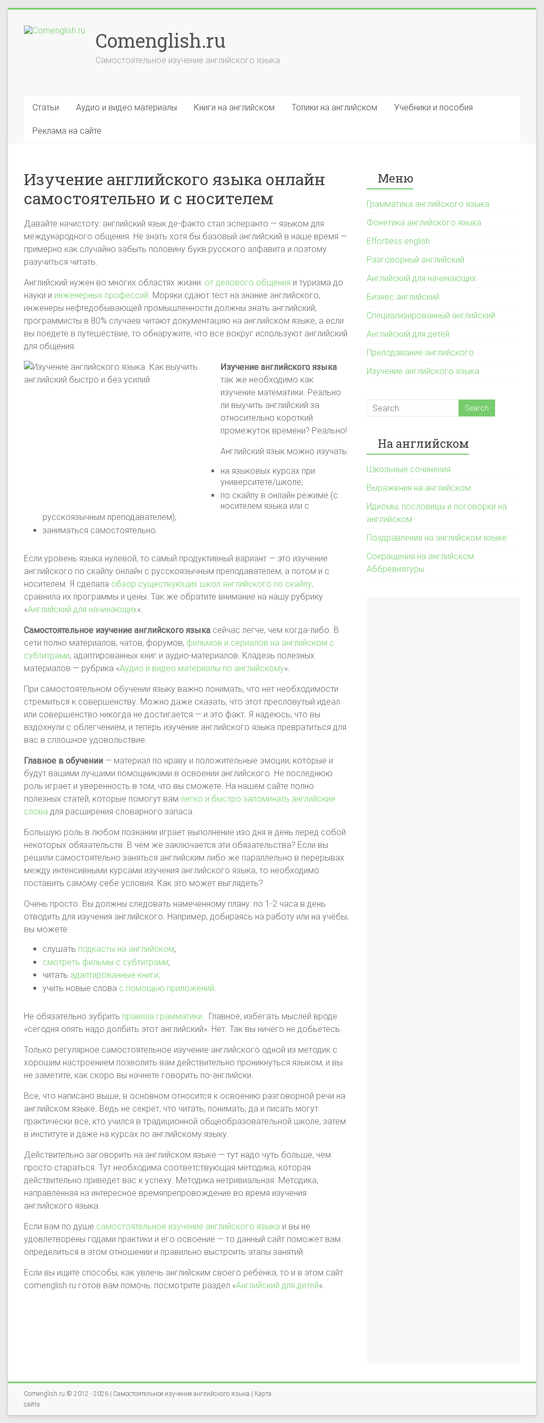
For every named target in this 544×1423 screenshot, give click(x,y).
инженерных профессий (101, 295)
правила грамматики (162, 1016)
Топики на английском (334, 107)
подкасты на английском (126, 949)
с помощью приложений (166, 988)
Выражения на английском (419, 488)
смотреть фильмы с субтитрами (105, 962)
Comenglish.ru (161, 40)
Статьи (45, 107)
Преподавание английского (420, 353)
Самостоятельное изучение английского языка (181, 1394)
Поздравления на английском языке (437, 538)
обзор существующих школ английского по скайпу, (212, 584)
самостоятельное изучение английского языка (188, 1226)
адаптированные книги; (115, 975)
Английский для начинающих (82, 609)
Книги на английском (234, 107)
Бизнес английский (403, 297)
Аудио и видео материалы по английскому (202, 668)
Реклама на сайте (66, 131)
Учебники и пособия (433, 107)
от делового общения (248, 282)
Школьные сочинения (408, 469)
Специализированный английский (431, 315)
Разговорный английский (415, 260)
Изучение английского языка (423, 371)
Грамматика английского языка (428, 204)
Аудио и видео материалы (126, 107)
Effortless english (398, 241)
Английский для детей (277, 1285)
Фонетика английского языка (424, 223)
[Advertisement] (443, 980)
